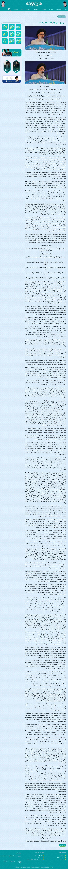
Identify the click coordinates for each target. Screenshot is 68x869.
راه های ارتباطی (28, 9)
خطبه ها (52, 9)
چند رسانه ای (44, 9)
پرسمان (22, 9)
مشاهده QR (62, 845)
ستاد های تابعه (36, 9)
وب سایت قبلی (16, 9)
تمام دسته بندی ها (59, 9)
